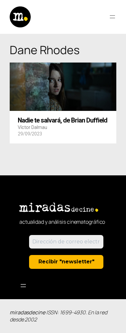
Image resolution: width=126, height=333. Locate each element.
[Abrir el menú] (112, 17)
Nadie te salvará (62, 120)
